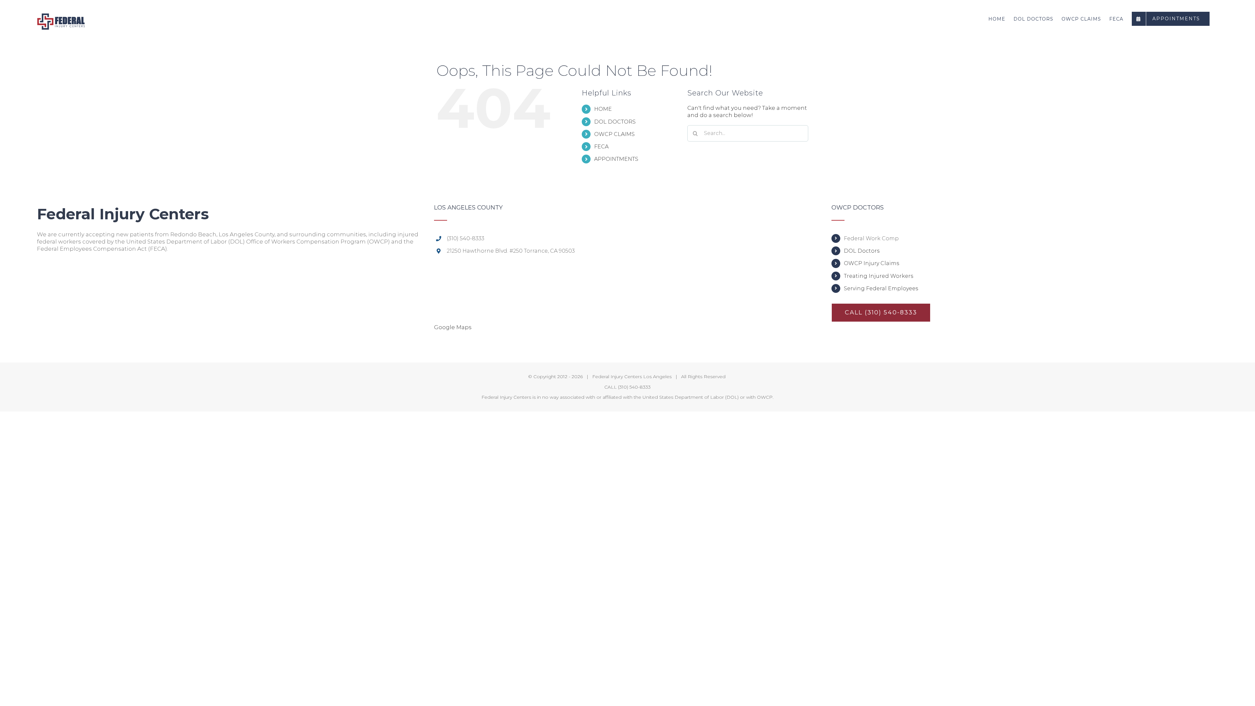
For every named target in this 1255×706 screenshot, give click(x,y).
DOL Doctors (861, 251)
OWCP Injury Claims (871, 263)
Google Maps (453, 327)
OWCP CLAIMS (614, 134)
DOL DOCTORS (615, 122)
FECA (601, 146)
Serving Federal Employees (881, 288)
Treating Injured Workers (878, 276)
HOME (603, 109)
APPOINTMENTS (616, 159)
